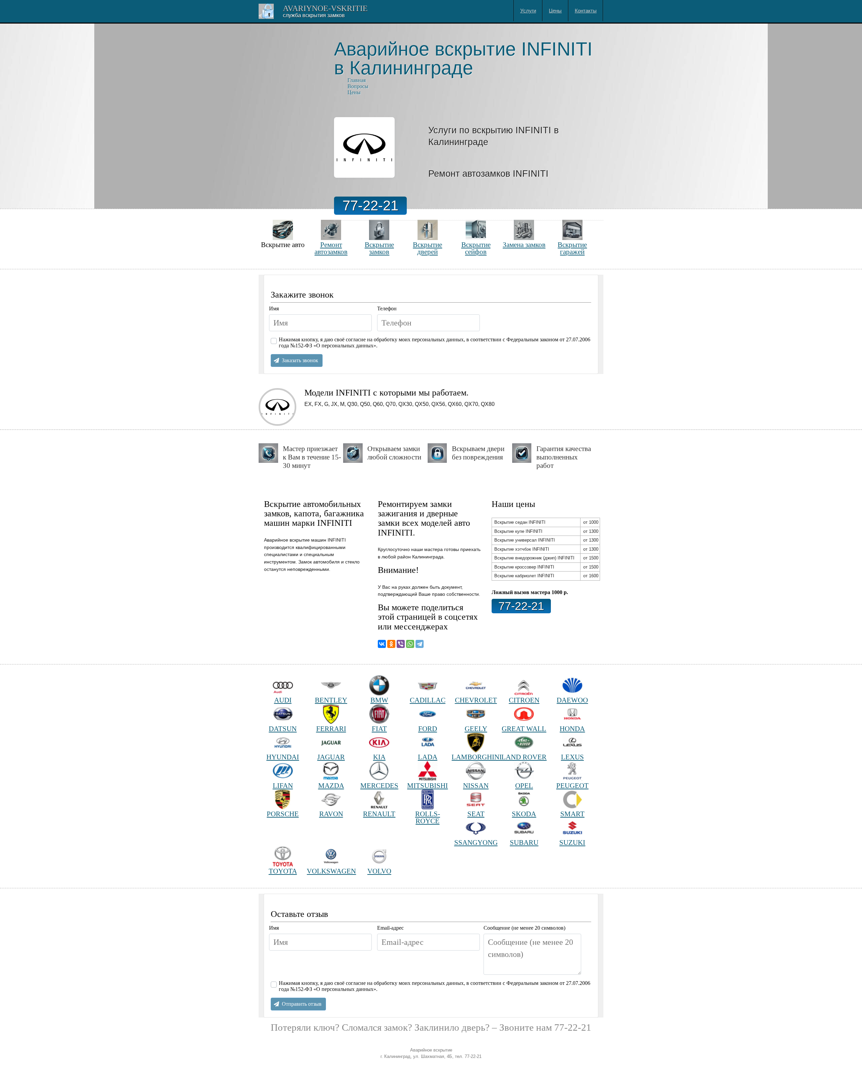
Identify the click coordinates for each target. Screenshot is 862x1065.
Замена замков (524, 244)
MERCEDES (379, 785)
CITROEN (524, 700)
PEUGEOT (572, 785)
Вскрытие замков (379, 248)
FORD (427, 728)
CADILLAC (427, 700)
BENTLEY (331, 700)
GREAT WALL (524, 728)
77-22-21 (370, 205)
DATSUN (283, 728)
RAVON (331, 814)
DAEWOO (572, 700)
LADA (427, 757)
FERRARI (331, 728)
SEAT (476, 814)
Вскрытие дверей (427, 248)
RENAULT (379, 814)
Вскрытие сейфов (476, 248)
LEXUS (572, 757)
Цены (555, 10)
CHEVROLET (476, 700)
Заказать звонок (300, 360)
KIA (379, 757)
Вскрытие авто (283, 244)
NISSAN (476, 785)
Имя (274, 308)
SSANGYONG (476, 842)
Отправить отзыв (302, 1004)
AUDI (283, 700)
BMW (379, 700)
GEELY (476, 728)
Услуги (528, 10)
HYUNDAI (282, 757)
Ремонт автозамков (330, 248)
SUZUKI (572, 842)
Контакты (586, 10)
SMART (572, 814)
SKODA (524, 814)
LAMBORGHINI (476, 757)
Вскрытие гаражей (572, 248)
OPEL (524, 785)
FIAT (379, 728)
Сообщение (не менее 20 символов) (524, 928)
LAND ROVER (523, 757)
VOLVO (379, 871)
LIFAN (283, 785)
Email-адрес (390, 928)
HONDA (572, 728)
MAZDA (331, 785)
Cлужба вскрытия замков (314, 15)
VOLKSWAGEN (331, 871)
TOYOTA (283, 871)
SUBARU (524, 842)
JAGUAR (331, 757)
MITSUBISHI (427, 785)
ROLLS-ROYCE (427, 817)
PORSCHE (283, 814)
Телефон (387, 308)
